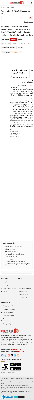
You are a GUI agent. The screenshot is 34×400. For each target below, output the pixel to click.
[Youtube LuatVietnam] (9, 355)
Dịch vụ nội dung (23, 294)
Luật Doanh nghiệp (18, 391)
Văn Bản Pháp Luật (6, 391)
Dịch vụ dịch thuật (24, 291)
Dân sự (7, 249)
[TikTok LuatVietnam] (12, 355)
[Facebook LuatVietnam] (2, 355)
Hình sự (7, 251)
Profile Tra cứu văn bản (9, 288)
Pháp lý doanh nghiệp (25, 288)
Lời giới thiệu (6, 281)
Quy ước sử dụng (8, 312)
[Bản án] (17, 3)
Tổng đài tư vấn (23, 298)
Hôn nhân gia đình (10, 246)
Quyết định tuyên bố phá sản (14, 261)
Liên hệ (5, 291)
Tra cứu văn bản (23, 281)
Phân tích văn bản (24, 285)
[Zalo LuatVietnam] (6, 355)
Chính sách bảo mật (8, 315)
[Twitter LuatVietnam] (15, 355)
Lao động (8, 259)
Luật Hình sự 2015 (6, 393)
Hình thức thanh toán (9, 309)
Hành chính (8, 256)
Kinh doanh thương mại (12, 254)
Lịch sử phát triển (8, 285)
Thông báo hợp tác (8, 324)
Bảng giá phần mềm (8, 306)
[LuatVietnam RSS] (18, 355)
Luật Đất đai (28, 391)
